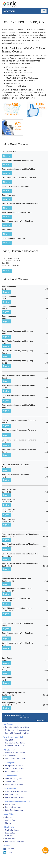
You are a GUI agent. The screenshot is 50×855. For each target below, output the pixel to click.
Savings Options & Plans (14, 765)
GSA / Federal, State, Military (16, 791)
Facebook (10, 848)
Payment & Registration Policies (17, 733)
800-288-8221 (10, 11)
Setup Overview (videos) (14, 810)
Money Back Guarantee (14, 784)
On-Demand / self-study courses (17, 730)
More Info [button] (6, 156)
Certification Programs (13, 778)
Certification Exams (12, 830)
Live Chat (45, 850)
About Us (8, 817)
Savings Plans (10, 781)
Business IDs (10, 833)
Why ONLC (9, 740)
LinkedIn (10, 852)
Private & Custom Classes (14, 797)
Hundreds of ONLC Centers (15, 753)
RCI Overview (10, 804)
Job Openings (10, 820)
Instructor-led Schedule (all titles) (17, 727)
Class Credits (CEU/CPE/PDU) (16, 758)
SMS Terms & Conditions (14, 841)
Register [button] (6, 292)
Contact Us (9, 836)
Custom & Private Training (14, 768)
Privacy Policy (10, 838)
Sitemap (8, 823)
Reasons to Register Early (14, 746)
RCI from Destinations (13, 807)
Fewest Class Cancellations (15, 743)
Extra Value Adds (11, 771)
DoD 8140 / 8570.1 (12, 794)
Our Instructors (10, 755)
